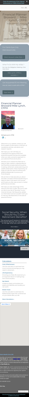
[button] (23, 7)
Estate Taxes (6, 289)
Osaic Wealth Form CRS (6, 354)
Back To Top (22, 391)
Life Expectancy (7, 273)
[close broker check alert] (26, 1)
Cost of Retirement (8, 264)
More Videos (14, 226)
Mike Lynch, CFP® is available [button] (14, 74)
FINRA (15, 359)
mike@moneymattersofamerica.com (15, 39)
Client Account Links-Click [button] (13, 57)
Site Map (2, 386)
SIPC (18, 359)
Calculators (6, 261)
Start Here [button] (7, 92)
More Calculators (8, 299)
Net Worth (5, 281)
